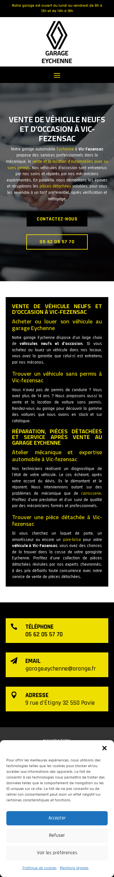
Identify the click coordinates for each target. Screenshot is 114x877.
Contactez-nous (57, 219)
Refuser (57, 835)
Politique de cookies (39, 868)
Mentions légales (74, 868)
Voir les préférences (57, 853)
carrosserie (91, 493)
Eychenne (65, 149)
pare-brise (72, 540)
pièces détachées (55, 186)
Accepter (57, 818)
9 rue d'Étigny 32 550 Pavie (60, 703)
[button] (104, 748)
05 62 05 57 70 (57, 241)
